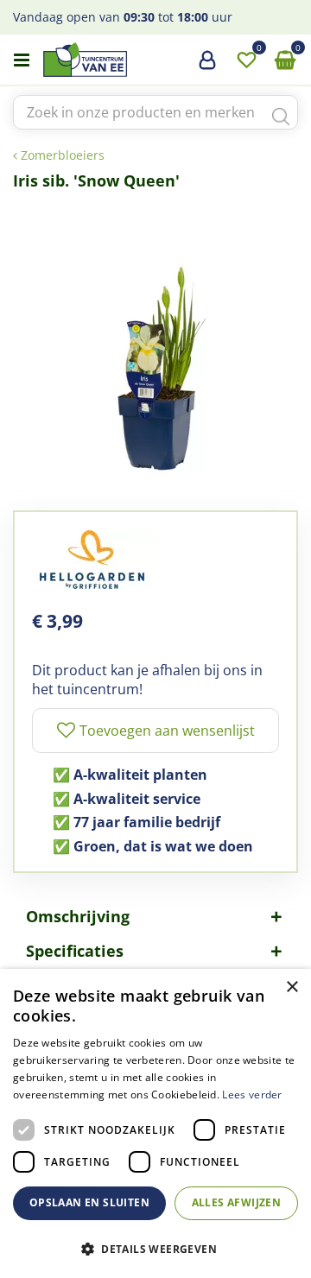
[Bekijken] (285, 60)
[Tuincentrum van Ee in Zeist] (137, 59)
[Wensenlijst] (246, 60)
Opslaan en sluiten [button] (89, 1202)
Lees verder (252, 1094)
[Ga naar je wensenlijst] (246, 60)
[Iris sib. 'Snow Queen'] (155, 341)
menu (22, 60)
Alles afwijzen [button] (237, 1202)
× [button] (291, 987)
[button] (155, 1248)
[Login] (207, 66)
